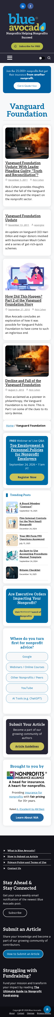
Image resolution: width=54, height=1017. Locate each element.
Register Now (27, 477)
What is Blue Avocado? (21, 850)
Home (10, 425)
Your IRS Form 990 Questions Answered (32, 538)
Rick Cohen (38, 179)
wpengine (39, 224)
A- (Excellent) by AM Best (30, 809)
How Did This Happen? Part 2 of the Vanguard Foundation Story (23, 301)
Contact (20, 1013)
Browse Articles (44, 1013)
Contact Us (14, 868)
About (12, 1013)
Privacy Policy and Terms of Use (27, 862)
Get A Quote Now (27, 86)
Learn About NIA (27, 817)
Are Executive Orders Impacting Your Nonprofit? (27, 598)
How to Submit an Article (23, 856)
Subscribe (15, 913)
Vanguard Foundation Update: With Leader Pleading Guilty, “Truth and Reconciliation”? (23, 169)
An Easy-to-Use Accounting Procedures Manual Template (33, 554)
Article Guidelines (27, 746)
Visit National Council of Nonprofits (28, 614)
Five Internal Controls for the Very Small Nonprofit (33, 521)
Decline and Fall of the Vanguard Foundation (23, 383)
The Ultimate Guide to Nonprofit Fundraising (22, 991)
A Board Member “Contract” (30, 505)
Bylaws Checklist (30, 570)
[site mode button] (42, 58)
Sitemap (30, 1013)
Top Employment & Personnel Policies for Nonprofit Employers (27, 452)
